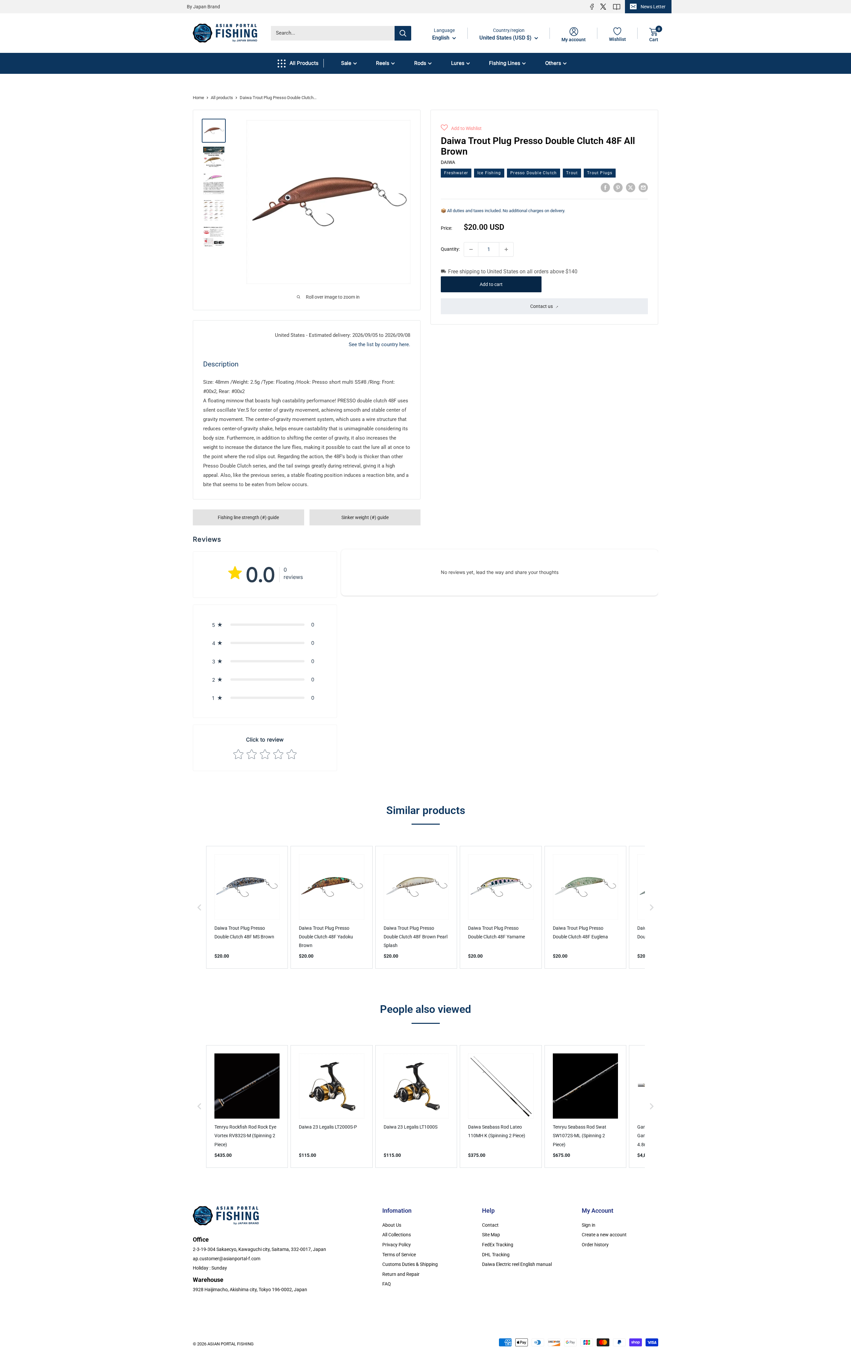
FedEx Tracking (497, 1244)
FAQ (386, 1284)
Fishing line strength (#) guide (248, 517)
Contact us (541, 306)
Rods (420, 63)
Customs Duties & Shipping (410, 1264)
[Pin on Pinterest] (618, 187)
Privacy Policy (396, 1244)
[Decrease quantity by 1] (471, 249)
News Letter (653, 6)
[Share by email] (643, 187)
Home (198, 97)
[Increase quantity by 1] (506, 249)
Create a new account (604, 1234)
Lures (457, 63)
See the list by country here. (379, 344)
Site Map (491, 1234)
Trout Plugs (599, 173)
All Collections (396, 1234)
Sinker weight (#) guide (365, 517)
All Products (304, 63)
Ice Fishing (489, 173)
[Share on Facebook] (605, 187)
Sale (346, 63)
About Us (391, 1225)
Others (553, 63)
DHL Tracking (496, 1254)
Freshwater (456, 173)
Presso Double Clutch (533, 173)
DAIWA (448, 162)
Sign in (588, 1225)
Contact (490, 1225)
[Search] (403, 33)
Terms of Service (399, 1254)
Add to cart (491, 284)
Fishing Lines (504, 63)
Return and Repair (401, 1274)
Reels (382, 63)
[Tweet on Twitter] (630, 187)
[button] (461, 128)
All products (222, 97)
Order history (595, 1244)
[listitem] (247, 907)
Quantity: (450, 249)
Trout (572, 173)
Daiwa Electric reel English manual (517, 1264)
